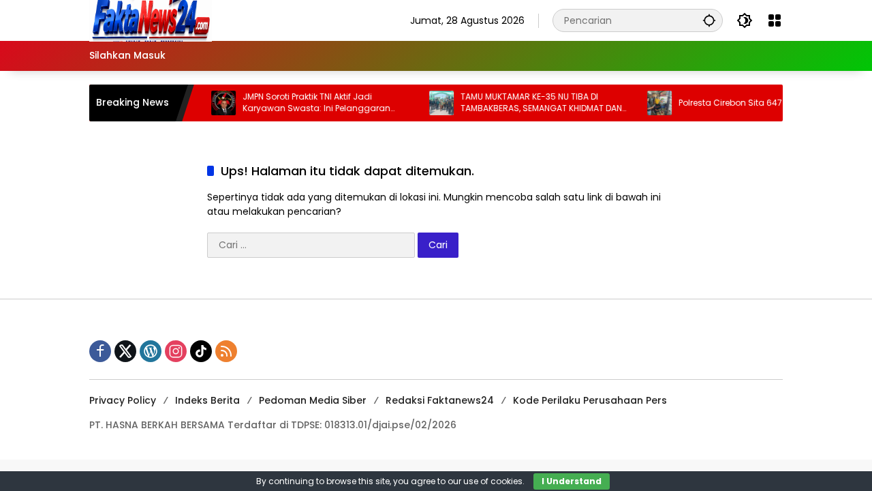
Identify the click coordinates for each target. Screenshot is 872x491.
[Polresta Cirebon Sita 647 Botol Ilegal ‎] (651, 103)
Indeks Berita (207, 400)
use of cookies (493, 481)
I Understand (572, 481)
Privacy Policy (122, 400)
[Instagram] (176, 351)
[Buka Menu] (774, 20)
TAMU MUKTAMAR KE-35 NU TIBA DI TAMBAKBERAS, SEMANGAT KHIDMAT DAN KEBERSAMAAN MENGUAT (533, 103)
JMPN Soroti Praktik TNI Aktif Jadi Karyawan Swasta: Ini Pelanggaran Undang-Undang (308, 103)
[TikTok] (201, 351)
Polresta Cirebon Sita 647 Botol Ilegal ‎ (747, 103)
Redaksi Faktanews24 (440, 400)
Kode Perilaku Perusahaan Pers (590, 400)
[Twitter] (125, 351)
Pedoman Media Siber (313, 400)
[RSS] (226, 351)
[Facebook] (100, 351)
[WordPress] (150, 351)
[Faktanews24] (150, 20)
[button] (709, 20)
